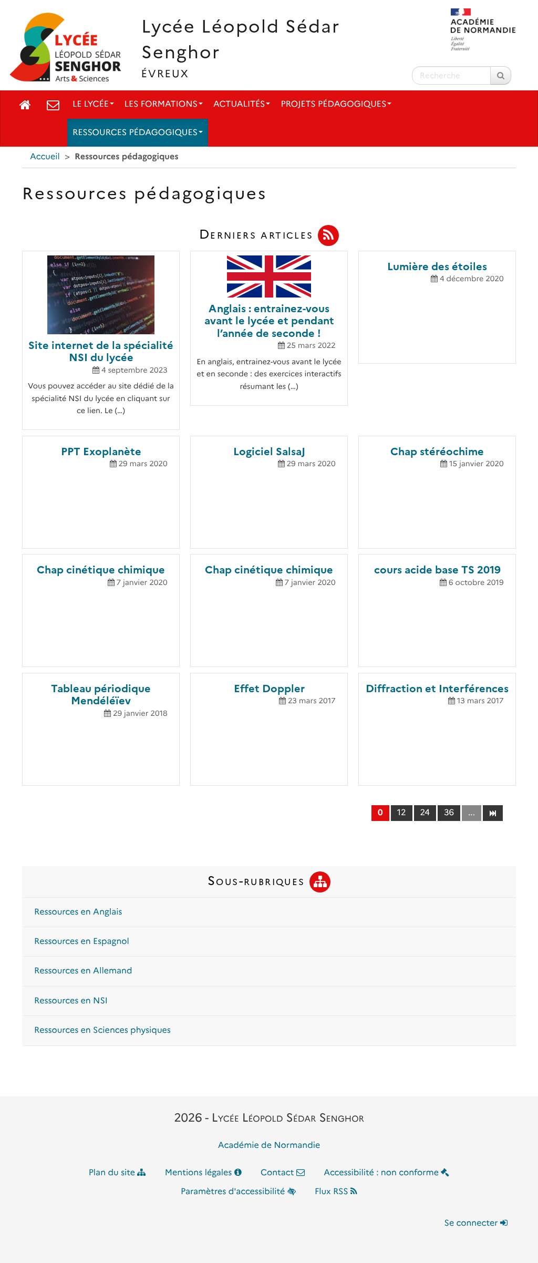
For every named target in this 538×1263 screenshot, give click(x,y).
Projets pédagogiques (333, 104)
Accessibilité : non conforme (382, 1173)
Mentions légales (199, 1173)
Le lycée (91, 104)
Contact (278, 1173)
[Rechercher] (500, 75)
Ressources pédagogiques (135, 133)
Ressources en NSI (71, 1001)
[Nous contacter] (53, 104)
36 (449, 813)
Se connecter (472, 1223)
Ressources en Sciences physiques (102, 1030)
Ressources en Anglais (78, 912)
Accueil (45, 157)
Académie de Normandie (269, 1146)
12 (401, 813)
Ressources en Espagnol (81, 942)
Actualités (239, 104)
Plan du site (113, 1173)
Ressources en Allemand (83, 971)
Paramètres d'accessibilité (234, 1192)
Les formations (161, 104)
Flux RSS (332, 1192)
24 (425, 813)
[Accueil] (25, 104)
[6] (492, 812)
